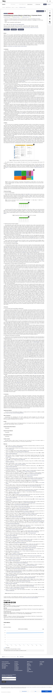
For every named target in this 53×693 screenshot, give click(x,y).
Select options (4, 677)
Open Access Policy (5, 665)
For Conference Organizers (18, 670)
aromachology (9, 46)
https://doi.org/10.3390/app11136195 (18, 24)
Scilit (21, 446)
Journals (3, 7)
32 (22, 113)
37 (12, 209)
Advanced (48, 4)
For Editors (16, 665)
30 (8, 103)
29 (25, 328)
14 (15, 362)
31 (28, 107)
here (41, 619)
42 (16, 242)
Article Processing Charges (6, 663)
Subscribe (3, 681)
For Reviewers (16, 664)
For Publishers (16, 668)
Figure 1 (37, 136)
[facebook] (10, 602)
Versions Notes (21, 29)
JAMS (28, 670)
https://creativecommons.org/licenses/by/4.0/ (30, 597)
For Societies (16, 669)
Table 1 (29, 194)
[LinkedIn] (8, 602)
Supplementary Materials (38, 167)
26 (25, 104)
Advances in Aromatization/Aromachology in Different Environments (27, 27)
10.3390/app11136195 (22, 7)
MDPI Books (29, 664)
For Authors (16, 663)
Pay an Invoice (4, 664)
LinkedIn (41, 663)
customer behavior (24, 46)
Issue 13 (17, 7)
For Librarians (16, 666)
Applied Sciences (8, 7)
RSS (17, 656)
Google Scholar (14, 446)
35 (13, 135)
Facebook (41, 664)
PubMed (27, 504)
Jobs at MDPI (4, 668)
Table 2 (39, 211)
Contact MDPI (4, 666)
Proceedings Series (30, 671)
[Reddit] (13, 602)
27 (30, 196)
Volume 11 (13, 7)
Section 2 (27, 182)
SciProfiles (28, 668)
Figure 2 (41, 165)
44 (8, 302)
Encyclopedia (29, 669)
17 (18, 128)
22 (28, 84)
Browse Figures (13, 29)
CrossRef (18, 446)
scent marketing (14, 46)
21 (24, 81)
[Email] (4, 602)
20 (30, 79)
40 (15, 242)
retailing (19, 46)
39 (13, 236)
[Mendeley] (15, 602)
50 (16, 329)
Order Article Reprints (40, 11)
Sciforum (28, 663)
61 (37, 355)
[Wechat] (11, 602)
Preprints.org (29, 665)
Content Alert (22, 656)
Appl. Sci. (3, 656)
